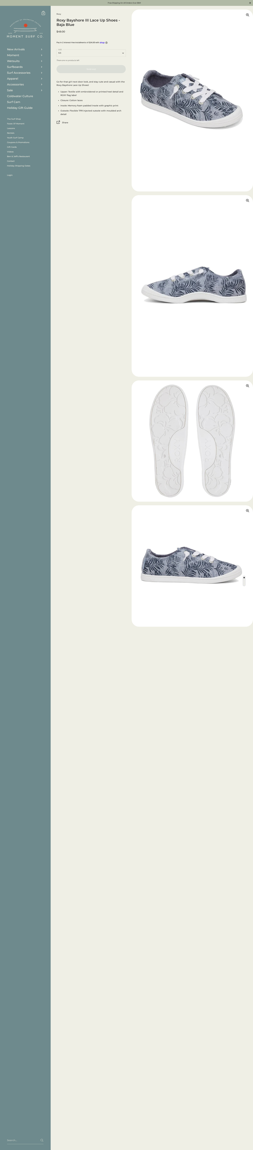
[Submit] (41, 1140)
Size (60, 50)
